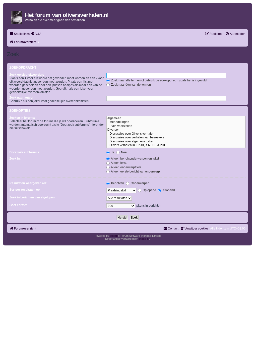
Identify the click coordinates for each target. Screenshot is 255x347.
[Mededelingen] (176, 122)
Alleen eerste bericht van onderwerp (135, 171)
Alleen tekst (118, 163)
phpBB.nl (143, 238)
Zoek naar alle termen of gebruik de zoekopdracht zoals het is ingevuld (158, 80)
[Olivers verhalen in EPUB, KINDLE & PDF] (176, 145)
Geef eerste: (18, 205)
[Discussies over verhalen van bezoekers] (176, 138)
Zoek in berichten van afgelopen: (32, 197)
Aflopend (168, 190)
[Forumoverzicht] (16, 16)
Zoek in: (15, 158)
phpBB (114, 235)
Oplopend (149, 190)
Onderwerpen (139, 183)
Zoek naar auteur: (22, 97)
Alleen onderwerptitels (125, 167)
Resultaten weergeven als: (28, 183)
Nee (123, 152)
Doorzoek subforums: (24, 152)
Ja (112, 152)
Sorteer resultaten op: (25, 189)
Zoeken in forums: (22, 117)
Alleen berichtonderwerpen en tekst (134, 158)
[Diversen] (176, 130)
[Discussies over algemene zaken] (176, 142)
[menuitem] (36, 34)
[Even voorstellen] (176, 126)
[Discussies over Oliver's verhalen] (176, 134)
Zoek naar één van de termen (130, 84)
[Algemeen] (176, 118)
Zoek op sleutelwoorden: (26, 74)
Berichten (117, 183)
